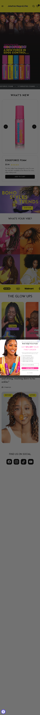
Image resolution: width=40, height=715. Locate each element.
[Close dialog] (38, 341)
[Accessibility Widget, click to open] (3, 711)
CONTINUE (30, 368)
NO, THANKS (30, 372)
